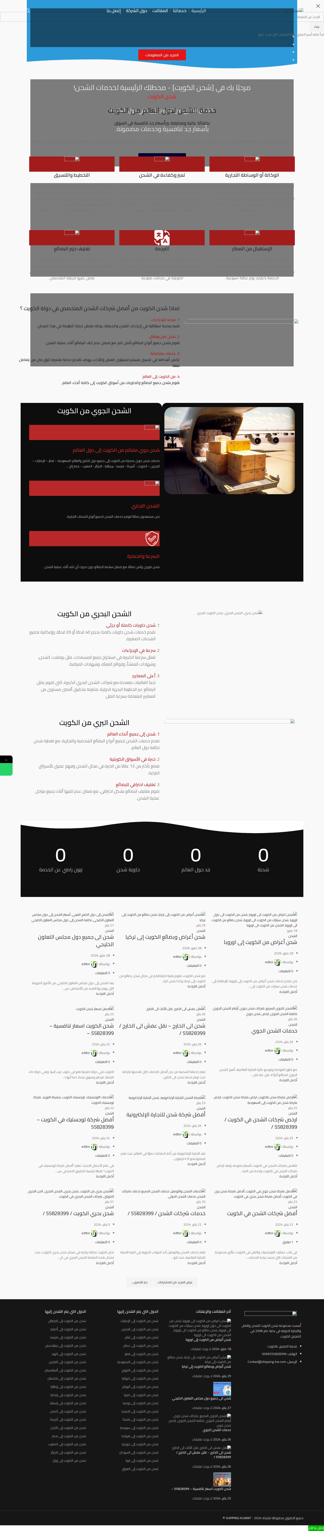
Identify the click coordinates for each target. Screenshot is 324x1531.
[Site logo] (292, 10)
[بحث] (27, 10)
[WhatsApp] (6, 769)
